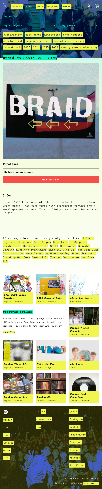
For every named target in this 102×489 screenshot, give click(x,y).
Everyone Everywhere (31, 249)
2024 (36, 47)
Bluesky (75, 450)
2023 (27, 47)
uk (43, 411)
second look (12, 47)
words (67, 6)
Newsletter (52, 34)
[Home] (4, 6)
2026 (55, 47)
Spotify (75, 426)
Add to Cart (51, 179)
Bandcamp (75, 442)
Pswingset (89, 253)
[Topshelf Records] (5, 413)
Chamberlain (11, 245)
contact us (43, 419)
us (38, 411)
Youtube (75, 457)
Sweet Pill (40, 257)
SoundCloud (77, 465)
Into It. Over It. (62, 249)
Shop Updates (72, 34)
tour (40, 6)
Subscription (12, 34)
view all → (9, 332)
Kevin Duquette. (91, 483)
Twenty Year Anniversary (79, 47)
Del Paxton (68, 245)
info (6, 458)
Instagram (76, 419)
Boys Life (60, 242)
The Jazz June (88, 249)
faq (38, 426)
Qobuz (73, 411)
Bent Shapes (42, 242)
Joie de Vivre (13, 253)
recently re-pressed (69, 41)
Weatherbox (71, 257)
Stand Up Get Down (16, 257)
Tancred (55, 257)
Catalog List (12, 41)
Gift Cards (33, 34)
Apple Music (78, 434)
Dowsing (8, 249)
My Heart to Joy (57, 253)
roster (17, 6)
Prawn (75, 253)
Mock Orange (34, 253)
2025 (45, 47)
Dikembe (84, 245)
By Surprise (78, 242)
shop (29, 6)
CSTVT (54, 245)
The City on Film (35, 245)
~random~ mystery (38, 41)
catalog (52, 6)
